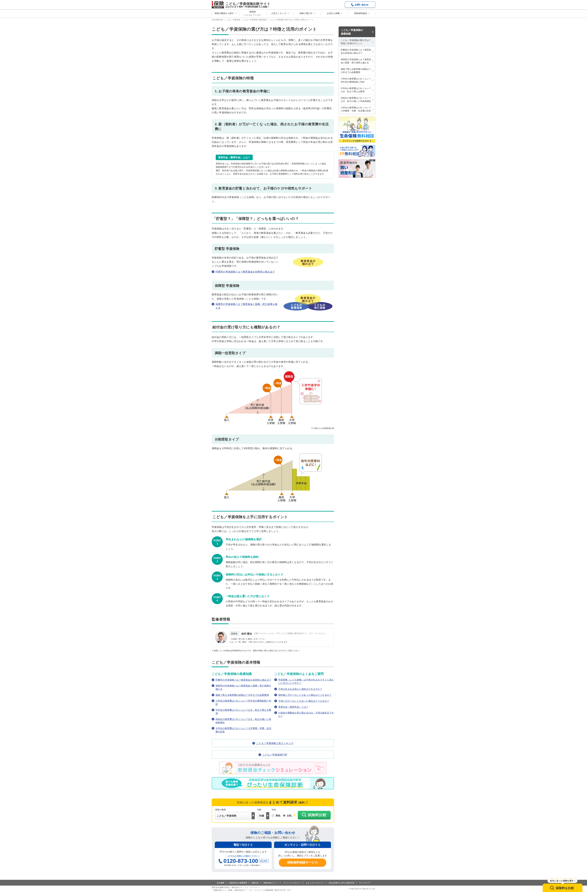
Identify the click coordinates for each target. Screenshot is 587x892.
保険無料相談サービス (302, 862)
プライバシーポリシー (292, 883)
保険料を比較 (565, 888)
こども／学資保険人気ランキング (274, 743)
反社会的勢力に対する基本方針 (342, 883)
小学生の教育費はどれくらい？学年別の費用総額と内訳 (243, 702)
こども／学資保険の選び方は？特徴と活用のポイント (356, 42)
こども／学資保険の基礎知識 (352, 32)
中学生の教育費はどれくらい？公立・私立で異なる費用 (243, 712)
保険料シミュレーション (252, 13)
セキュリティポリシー (315, 883)
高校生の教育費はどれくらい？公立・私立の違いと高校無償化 (243, 721)
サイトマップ (364, 883)
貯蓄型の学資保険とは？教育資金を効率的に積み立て (245, 271)
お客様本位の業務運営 (238, 883)
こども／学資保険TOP (274, 754)
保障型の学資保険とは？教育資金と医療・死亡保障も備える (246, 306)
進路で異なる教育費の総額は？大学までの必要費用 (242, 695)
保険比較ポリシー (270, 883)
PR (372, 160)
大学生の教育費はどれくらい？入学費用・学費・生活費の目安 (243, 730)
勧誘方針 (255, 883)
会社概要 (220, 883)
